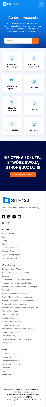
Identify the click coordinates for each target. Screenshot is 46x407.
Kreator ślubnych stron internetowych (17, 300)
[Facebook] (4, 217)
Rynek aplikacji (12, 254)
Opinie (4, 244)
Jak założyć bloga (9, 318)
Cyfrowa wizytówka (10, 311)
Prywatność (17, 400)
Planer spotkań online (11, 332)
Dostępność (36, 400)
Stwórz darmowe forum (11, 322)
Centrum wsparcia (9, 357)
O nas (4, 354)
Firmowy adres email (10, 315)
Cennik (4, 237)
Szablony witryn (8, 251)
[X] (8, 217)
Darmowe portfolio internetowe (14, 304)
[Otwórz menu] (41, 4)
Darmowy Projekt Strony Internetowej (17, 339)
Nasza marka (7, 375)
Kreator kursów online (11, 325)
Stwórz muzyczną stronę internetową (17, 297)
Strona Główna (8, 233)
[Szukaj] (35, 41)
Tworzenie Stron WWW (11, 269)
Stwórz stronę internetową (23, 174)
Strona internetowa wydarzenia (14, 293)
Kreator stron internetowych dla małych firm (20, 308)
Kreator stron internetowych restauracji (18, 329)
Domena (5, 276)
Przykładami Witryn (9, 247)
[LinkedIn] (14, 217)
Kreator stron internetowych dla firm (17, 283)
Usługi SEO (6, 343)
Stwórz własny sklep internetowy (15, 272)
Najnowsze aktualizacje (11, 258)
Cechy (4, 240)
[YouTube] (19, 217)
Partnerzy (6, 368)
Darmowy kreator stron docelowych (17, 279)
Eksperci (5, 371)
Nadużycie (27, 400)
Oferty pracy (11, 364)
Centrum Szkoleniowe (11, 361)
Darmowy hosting (9, 336)
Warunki (8, 400)
